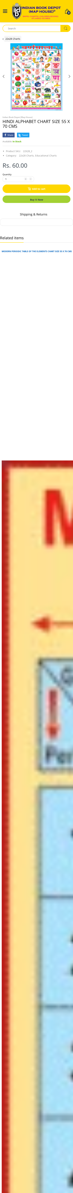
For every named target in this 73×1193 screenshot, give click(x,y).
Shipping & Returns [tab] (33, 214)
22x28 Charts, (26, 155)
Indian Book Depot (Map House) (18, 117)
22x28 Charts (12, 38)
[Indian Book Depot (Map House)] (36, 11)
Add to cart (38, 188)
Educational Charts (46, 155)
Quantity (7, 174)
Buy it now (36, 199)
